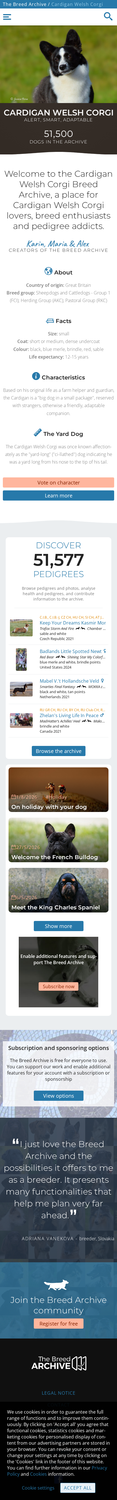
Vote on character (58, 482)
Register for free (58, 1323)
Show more (58, 926)
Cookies (38, 1474)
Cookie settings (38, 1488)
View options (58, 1095)
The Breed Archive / (26, 4)
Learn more (58, 495)
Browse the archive (59, 751)
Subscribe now (58, 986)
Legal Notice (59, 1393)
